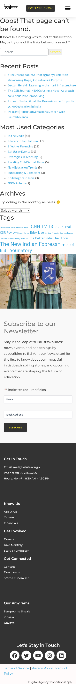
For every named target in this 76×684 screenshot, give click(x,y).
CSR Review (8, 232)
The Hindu (60, 238)
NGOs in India (17, 183)
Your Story (21, 250)
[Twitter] (26, 655)
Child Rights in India (21, 178)
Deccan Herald (23, 233)
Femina (47, 233)
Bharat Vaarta (6, 227)
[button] (67, 8)
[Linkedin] (61, 655)
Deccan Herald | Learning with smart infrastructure (42, 85)
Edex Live (37, 232)
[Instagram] (50, 655)
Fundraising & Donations (24, 173)
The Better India (41, 238)
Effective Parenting (20, 146)
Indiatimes (5, 238)
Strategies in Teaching (23, 157)
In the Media (16, 136)
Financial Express (59, 233)
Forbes (70, 233)
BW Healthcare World (21, 227)
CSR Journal (62, 227)
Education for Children (23, 141)
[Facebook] (14, 655)
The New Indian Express (28, 244)
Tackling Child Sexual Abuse (26, 162)
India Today (15, 238)
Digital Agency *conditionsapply (50, 682)
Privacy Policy (42, 668)
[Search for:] (24, 52)
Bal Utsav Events (19, 151)
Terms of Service (16, 668)
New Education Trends (22, 167)
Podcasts (24, 238)
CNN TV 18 (42, 226)
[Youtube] (38, 655)
